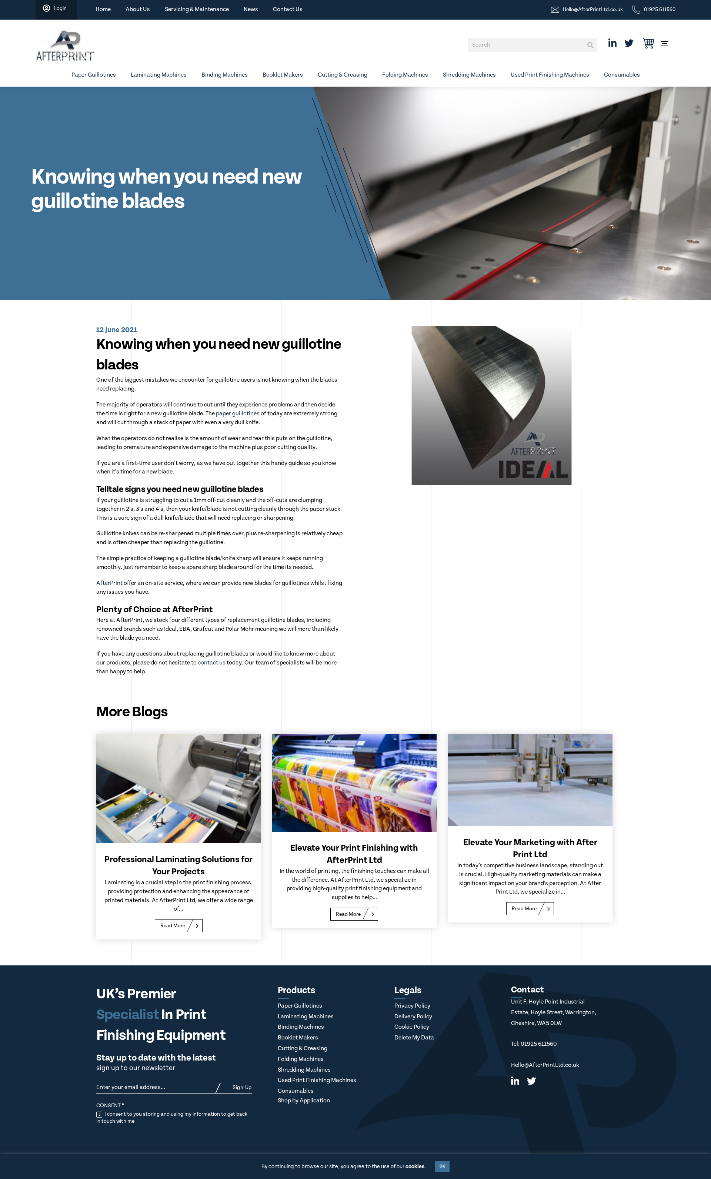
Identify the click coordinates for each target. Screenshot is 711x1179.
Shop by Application (304, 1100)
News (251, 9)
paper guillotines (238, 413)
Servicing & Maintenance (197, 9)
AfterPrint (109, 583)
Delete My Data (414, 1037)
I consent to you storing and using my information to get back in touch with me (171, 1117)
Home (103, 9)
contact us (212, 662)
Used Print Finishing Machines (550, 74)
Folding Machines (405, 74)
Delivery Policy (413, 1016)
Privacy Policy (412, 1005)
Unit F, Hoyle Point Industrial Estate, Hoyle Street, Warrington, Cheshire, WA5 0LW (553, 1012)
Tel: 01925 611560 (534, 1044)
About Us (138, 9)
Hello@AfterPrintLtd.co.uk (545, 1065)
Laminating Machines (159, 74)
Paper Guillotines (93, 74)
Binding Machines (224, 74)
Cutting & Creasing (342, 74)
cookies (414, 1166)
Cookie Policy (411, 1027)
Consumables (622, 74)
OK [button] (442, 1166)
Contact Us (288, 9)
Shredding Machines (469, 74)
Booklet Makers (283, 74)
